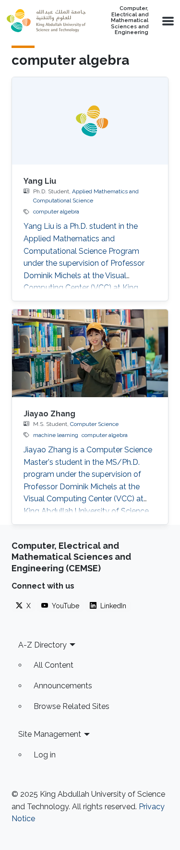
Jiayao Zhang (49, 413)
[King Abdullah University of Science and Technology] (46, 20)
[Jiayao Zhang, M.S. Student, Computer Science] (90, 353)
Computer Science (94, 424)
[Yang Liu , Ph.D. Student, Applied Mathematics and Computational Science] (90, 121)
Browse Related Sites (71, 706)
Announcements (63, 685)
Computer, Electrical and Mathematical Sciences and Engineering (129, 20)
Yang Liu (40, 181)
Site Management (49, 734)
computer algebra (56, 211)
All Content (53, 665)
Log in (45, 754)
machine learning (55, 435)
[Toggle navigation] (167, 20)
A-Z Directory (42, 644)
